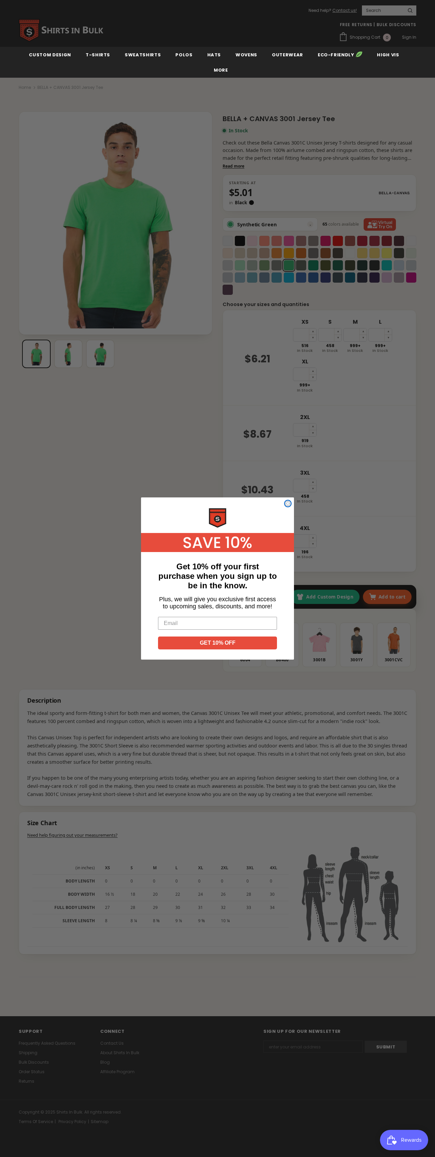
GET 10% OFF (218, 643)
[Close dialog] (287, 503)
